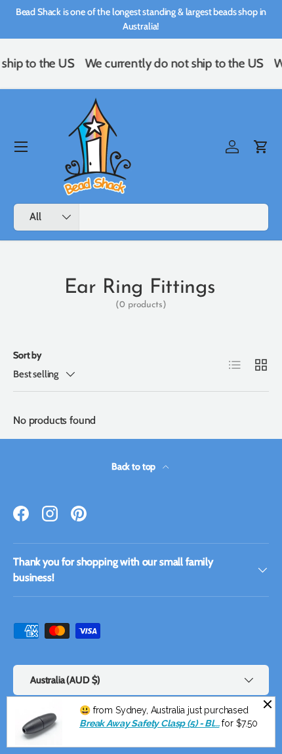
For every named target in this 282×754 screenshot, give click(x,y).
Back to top (134, 466)
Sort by (27, 355)
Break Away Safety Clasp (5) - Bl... (149, 723)
